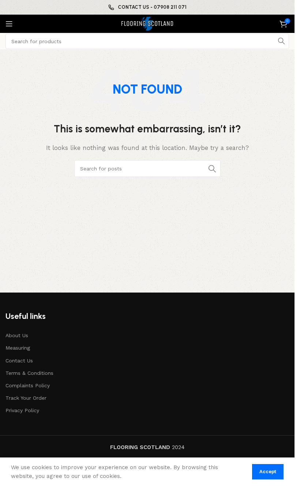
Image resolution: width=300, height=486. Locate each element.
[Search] (281, 41)
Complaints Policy (27, 385)
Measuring (17, 348)
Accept (267, 471)
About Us (16, 335)
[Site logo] (147, 23)
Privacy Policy (22, 410)
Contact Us (19, 360)
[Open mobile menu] (9, 23)
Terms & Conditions (29, 373)
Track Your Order (25, 398)
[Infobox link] (147, 7)
